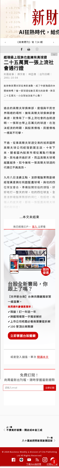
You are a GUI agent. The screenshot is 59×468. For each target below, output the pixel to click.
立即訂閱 (49, 387)
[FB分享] (22, 49)
